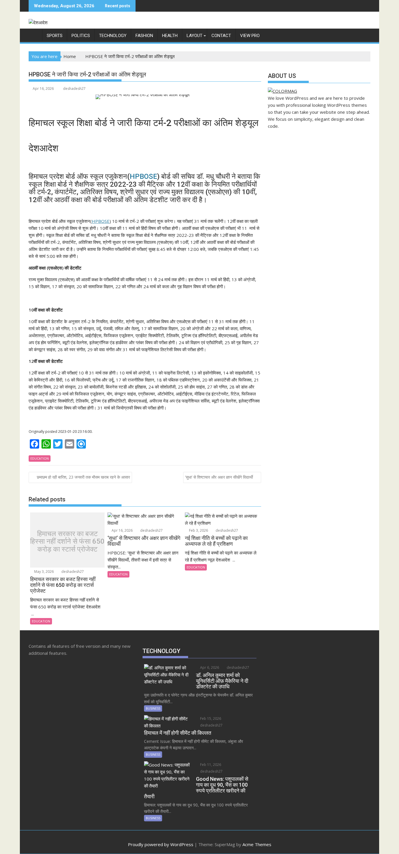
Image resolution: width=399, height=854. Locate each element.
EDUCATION (39, 458)
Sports (55, 35)
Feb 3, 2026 (198, 530)
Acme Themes (256, 844)
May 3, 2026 (43, 571)
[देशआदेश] (34, 34)
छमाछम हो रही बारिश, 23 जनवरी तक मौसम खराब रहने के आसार (83, 477)
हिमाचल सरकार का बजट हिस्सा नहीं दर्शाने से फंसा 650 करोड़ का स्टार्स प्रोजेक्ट (67, 541)
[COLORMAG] (282, 91)
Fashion (144, 35)
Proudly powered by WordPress (160, 844)
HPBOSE (143, 176)
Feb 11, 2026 (210, 764)
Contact (221, 35)
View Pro (250, 35)
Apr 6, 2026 (209, 667)
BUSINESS (153, 708)
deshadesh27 (74, 88)
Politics (81, 35)
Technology (112, 35)
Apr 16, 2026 (122, 530)
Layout (194, 35)
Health (170, 35)
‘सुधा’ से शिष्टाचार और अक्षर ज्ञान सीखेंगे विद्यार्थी (219, 477)
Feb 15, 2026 (210, 718)
